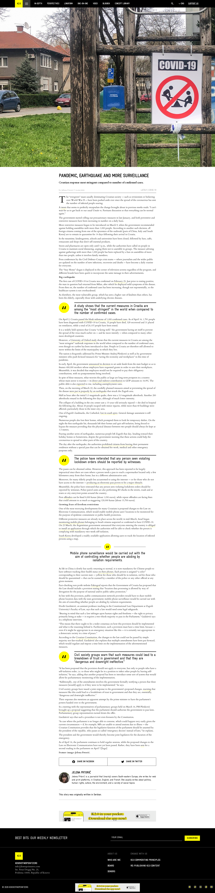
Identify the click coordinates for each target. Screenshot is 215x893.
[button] (19, 3)
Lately (144, 190)
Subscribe (192, 838)
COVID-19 (152, 190)
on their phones (105, 571)
